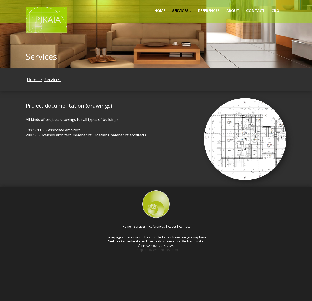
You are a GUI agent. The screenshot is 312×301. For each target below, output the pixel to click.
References (157, 226)
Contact (184, 226)
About (172, 226)
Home (127, 226)
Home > (34, 79)
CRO (275, 10)
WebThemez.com (165, 250)
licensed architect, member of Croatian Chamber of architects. (94, 135)
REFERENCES (208, 10)
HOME (159, 10)
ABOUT (232, 10)
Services (52, 79)
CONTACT (255, 10)
